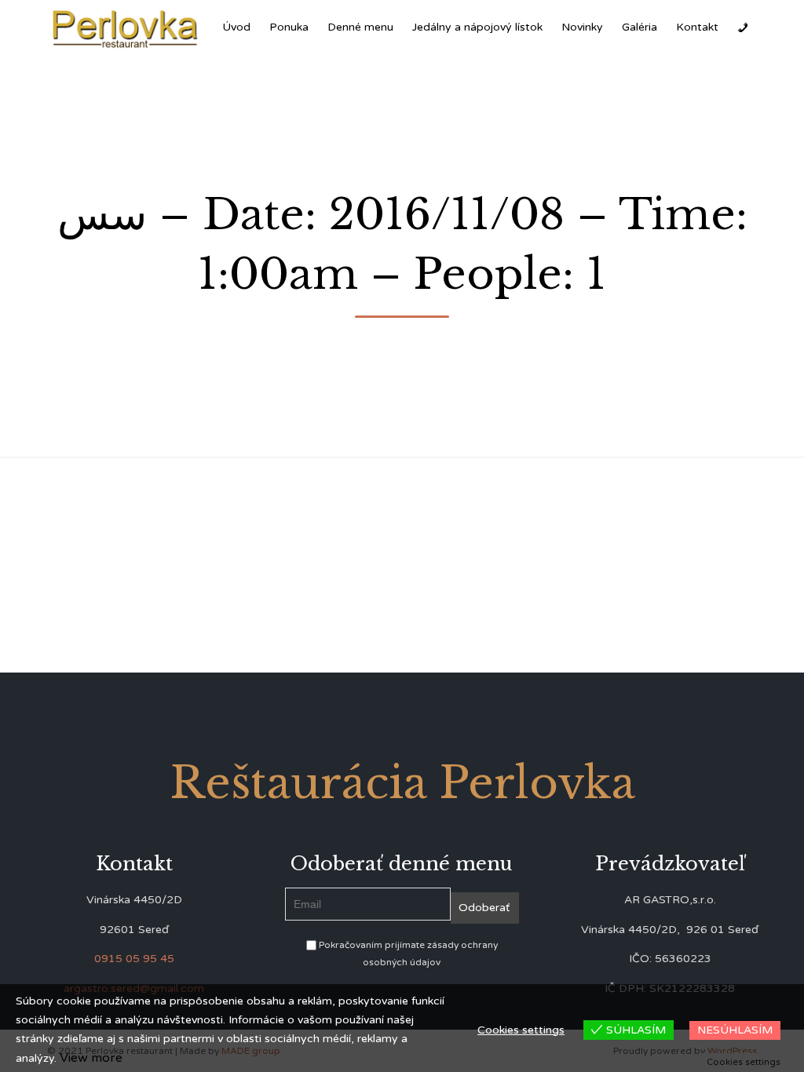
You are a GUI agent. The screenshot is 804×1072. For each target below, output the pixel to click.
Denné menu (360, 27)
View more (91, 1058)
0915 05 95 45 (134, 958)
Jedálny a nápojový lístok (477, 27)
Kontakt (697, 27)
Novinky (582, 27)
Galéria (639, 27)
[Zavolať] (743, 27)
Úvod (236, 27)
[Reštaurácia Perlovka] (125, 28)
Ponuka (289, 27)
